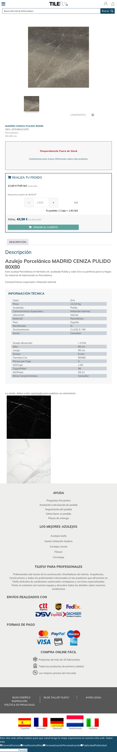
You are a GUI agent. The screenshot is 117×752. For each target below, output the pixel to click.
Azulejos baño (59, 535)
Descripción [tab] (17, 242)
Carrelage (58, 557)
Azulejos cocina (58, 546)
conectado (37, 393)
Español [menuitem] (25, 728)
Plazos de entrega (58, 518)
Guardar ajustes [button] (9, 750)
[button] (5, 745)
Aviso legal (93, 697)
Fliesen (58, 551)
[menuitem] (24, 723)
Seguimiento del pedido (58, 509)
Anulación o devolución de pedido (58, 504)
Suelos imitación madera (58, 541)
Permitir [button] (22, 750)
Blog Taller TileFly (56, 697)
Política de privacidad (19, 704)
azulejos (69, 526)
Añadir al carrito (45, 227)
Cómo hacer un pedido (58, 513)
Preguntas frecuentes (58, 500)
